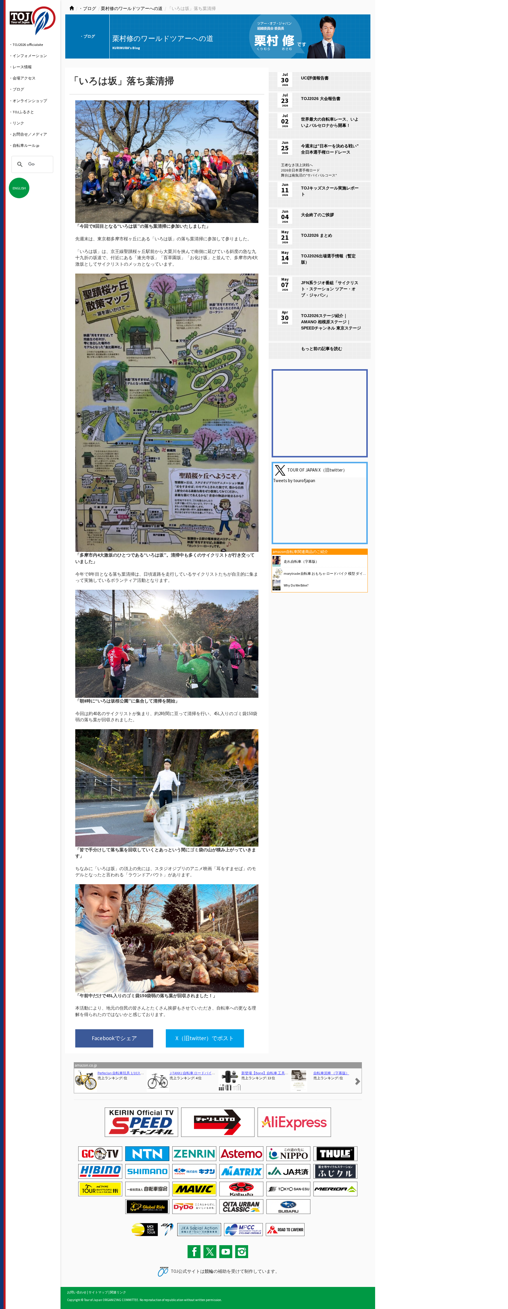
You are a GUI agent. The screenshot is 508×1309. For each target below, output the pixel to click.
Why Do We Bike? (296, 585)
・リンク (16, 123)
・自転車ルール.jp (24, 145)
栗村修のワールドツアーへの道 (132, 8)
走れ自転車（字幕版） (301, 561)
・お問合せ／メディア (28, 134)
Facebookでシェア (114, 1038)
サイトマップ (98, 1292)
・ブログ (16, 89)
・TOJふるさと (21, 111)
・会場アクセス (22, 78)
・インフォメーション (28, 55)
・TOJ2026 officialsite (26, 44)
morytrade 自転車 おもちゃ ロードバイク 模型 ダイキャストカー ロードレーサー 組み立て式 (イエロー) (364, 573)
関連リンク (118, 1292)
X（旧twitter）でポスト (205, 1038)
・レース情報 (20, 66)
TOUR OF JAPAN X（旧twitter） (317, 469)
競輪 (209, 1271)
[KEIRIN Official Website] (199, 1229)
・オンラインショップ (28, 100)
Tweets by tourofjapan (294, 480)
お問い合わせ (76, 1292)
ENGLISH (19, 188)
